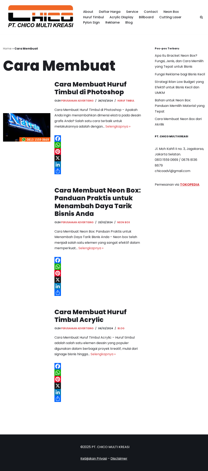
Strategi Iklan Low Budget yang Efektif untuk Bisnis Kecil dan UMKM (179, 87)
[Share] (98, 171)
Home (7, 49)
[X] (98, 158)
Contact (151, 11)
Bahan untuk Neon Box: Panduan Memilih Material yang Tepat (180, 106)
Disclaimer (118, 458)
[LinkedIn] (98, 164)
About (88, 11)
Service (132, 11)
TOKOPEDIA (189, 184)
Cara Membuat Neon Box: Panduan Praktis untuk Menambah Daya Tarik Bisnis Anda (97, 202)
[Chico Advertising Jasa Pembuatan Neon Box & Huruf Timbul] (39, 17)
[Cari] (201, 17)
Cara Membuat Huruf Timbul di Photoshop (90, 88)
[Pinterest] (98, 151)
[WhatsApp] (98, 145)
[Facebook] (98, 138)
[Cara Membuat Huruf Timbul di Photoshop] (26, 127)
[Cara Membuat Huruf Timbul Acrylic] (26, 355)
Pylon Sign (91, 22)
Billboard (146, 17)
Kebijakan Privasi (93, 458)
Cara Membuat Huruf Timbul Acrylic (90, 315)
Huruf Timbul (93, 17)
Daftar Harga (109, 11)
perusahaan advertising (77, 100)
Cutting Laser (170, 17)
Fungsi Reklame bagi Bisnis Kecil (180, 74)
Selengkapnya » (117, 126)
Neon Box (171, 11)
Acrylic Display (121, 17)
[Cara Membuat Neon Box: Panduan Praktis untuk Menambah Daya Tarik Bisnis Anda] (26, 241)
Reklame (112, 22)
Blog (129, 22)
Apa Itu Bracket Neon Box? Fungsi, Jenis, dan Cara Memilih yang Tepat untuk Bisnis (179, 61)
